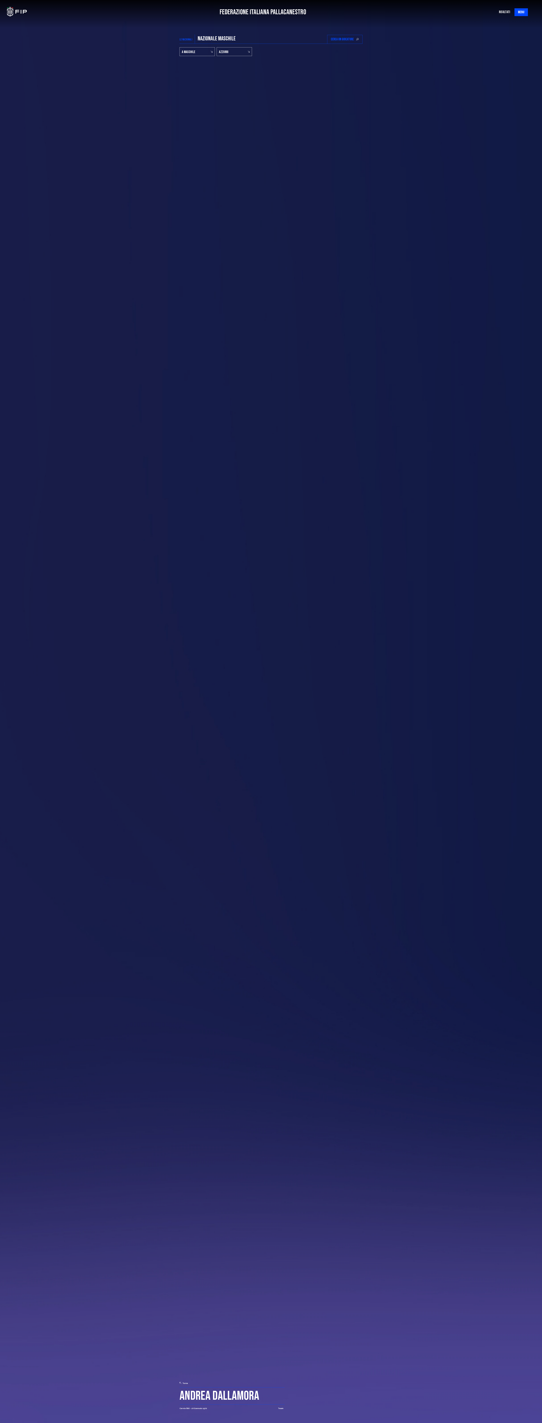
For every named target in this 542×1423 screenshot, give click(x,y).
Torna (185, 1383)
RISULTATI (504, 12)
